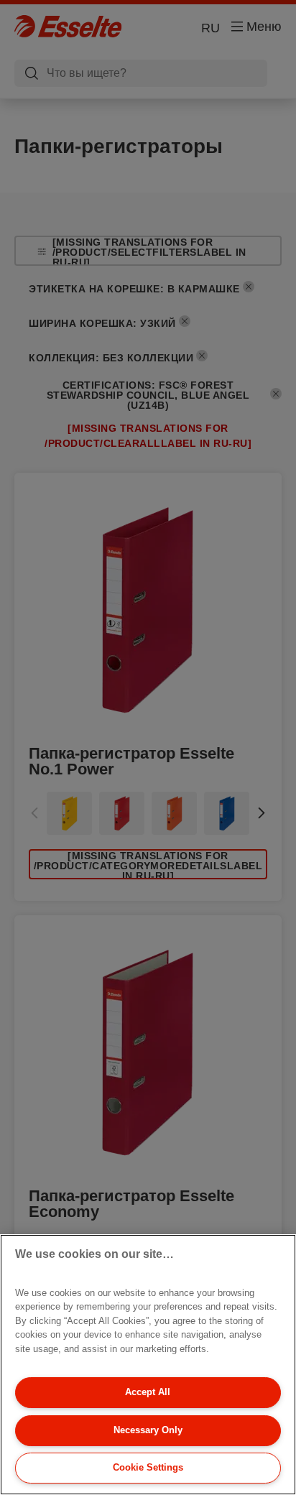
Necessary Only (148, 1430)
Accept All (147, 1392)
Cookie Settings (148, 1467)
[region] (148, 1364)
